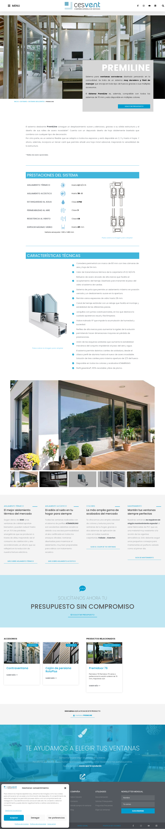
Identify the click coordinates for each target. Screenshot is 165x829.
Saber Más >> (12, 675)
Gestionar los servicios (13, 810)
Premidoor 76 (98, 668)
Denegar (35, 817)
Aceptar (14, 817)
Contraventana (17, 668)
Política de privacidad (38, 824)
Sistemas (23, 101)
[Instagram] (144, 6)
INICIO (16, 101)
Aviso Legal (51, 824)
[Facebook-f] (138, 6)
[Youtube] (149, 6)
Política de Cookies (22, 824)
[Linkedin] (155, 6)
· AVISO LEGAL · (82, 826)
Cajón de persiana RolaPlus (58, 669)
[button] (65, 788)
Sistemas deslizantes (36, 101)
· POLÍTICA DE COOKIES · (111, 826)
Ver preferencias (56, 817)
